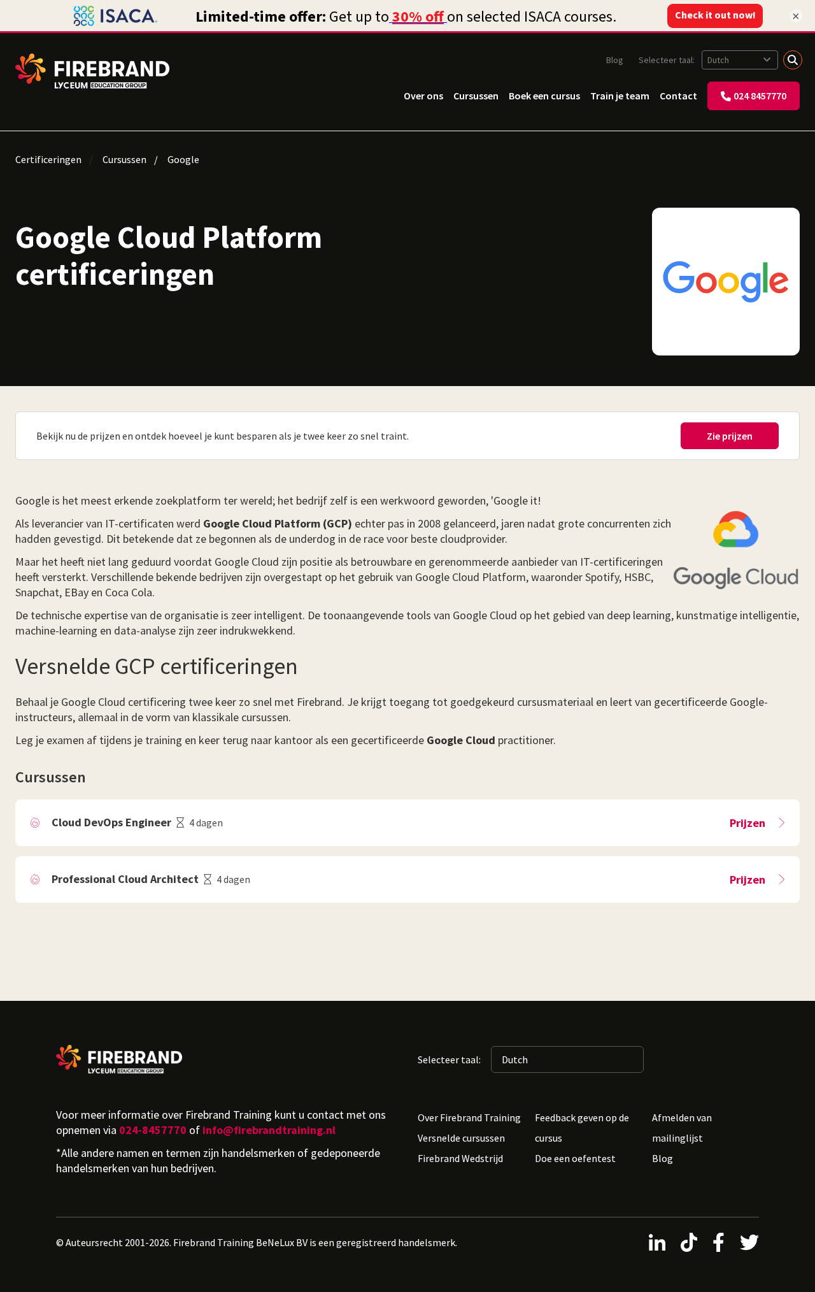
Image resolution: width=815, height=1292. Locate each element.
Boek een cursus (544, 95)
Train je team (619, 95)
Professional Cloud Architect (125, 879)
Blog (614, 60)
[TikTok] (689, 1242)
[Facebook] (718, 1242)
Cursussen (476, 95)
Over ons (423, 95)
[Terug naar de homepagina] (92, 71)
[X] (749, 1242)
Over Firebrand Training (469, 1117)
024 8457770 (760, 95)
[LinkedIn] (657, 1242)
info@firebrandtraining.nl (269, 1130)
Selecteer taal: (668, 60)
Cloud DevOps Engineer (111, 822)
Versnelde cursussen (461, 1137)
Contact (678, 95)
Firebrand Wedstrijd (460, 1158)
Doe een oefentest (575, 1158)
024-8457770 (153, 1130)
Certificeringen (48, 159)
